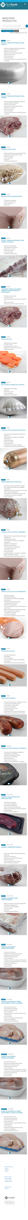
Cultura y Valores (8, 1180)
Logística (7, 1188)
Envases (6, 1168)
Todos (6, 1171)
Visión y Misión (8, 1178)
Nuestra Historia (8, 1176)
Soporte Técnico (8, 1187)
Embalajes (7, 1169)
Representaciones (8, 1181)
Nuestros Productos (9, 1166)
